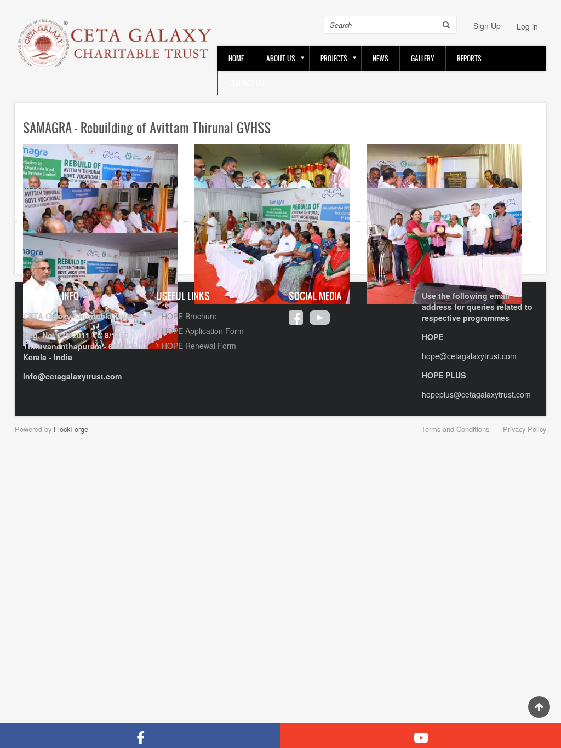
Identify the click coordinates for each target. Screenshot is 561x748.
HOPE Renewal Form (199, 345)
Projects (333, 58)
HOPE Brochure (189, 315)
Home (236, 58)
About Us (280, 58)
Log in (527, 26)
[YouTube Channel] (420, 735)
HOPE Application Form (203, 330)
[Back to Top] (539, 707)
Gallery (422, 58)
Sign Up (487, 25)
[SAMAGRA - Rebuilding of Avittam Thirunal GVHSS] (272, 245)
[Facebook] (140, 735)
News (380, 58)
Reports (469, 58)
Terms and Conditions (455, 429)
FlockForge (71, 429)
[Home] (116, 43)
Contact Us (246, 83)
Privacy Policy (524, 429)
